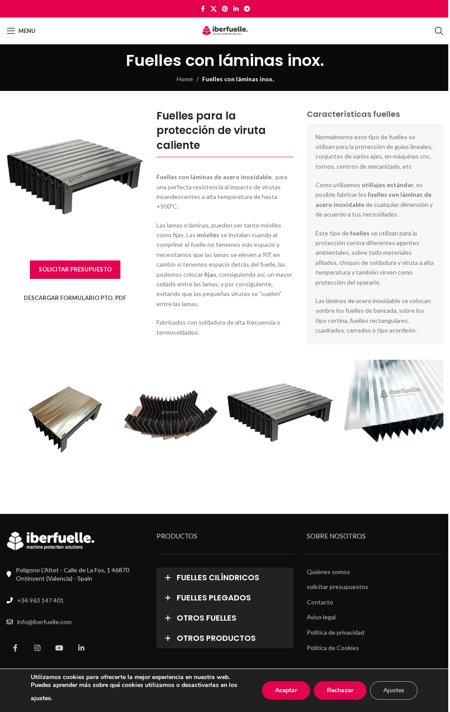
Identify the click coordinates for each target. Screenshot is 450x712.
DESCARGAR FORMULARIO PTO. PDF (75, 298)
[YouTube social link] (59, 648)
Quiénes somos (328, 571)
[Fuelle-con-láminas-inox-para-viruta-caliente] (59, 413)
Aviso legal (321, 617)
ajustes (41, 698)
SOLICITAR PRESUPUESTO (75, 269)
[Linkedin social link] (236, 9)
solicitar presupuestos (337, 586)
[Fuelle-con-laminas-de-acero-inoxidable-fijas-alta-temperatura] (390, 413)
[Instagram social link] (37, 648)
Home (185, 79)
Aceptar (286, 690)
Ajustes (393, 690)
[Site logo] (225, 30)
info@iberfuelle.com (44, 621)
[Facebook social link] (202, 9)
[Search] (439, 31)
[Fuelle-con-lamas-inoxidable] (170, 412)
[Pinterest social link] (225, 9)
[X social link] (213, 9)
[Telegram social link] (247, 9)
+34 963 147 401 (40, 600)
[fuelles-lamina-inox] (280, 413)
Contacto (320, 602)
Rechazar (340, 690)
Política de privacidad (335, 632)
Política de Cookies (333, 647)
